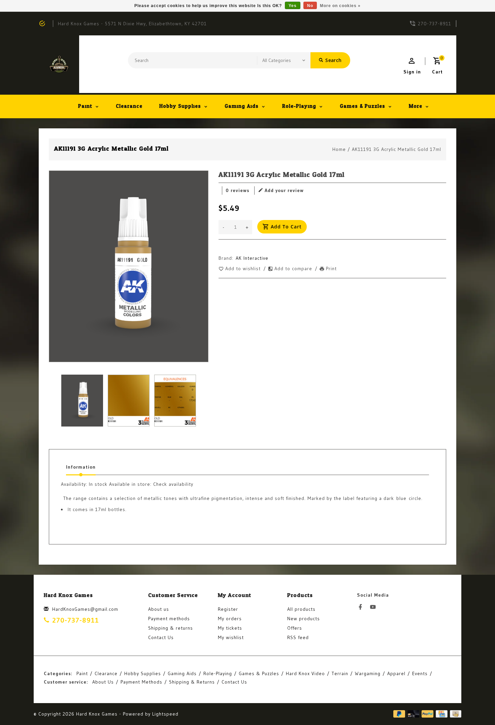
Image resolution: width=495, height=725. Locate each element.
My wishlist (231, 637)
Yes (293, 5)
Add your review (284, 190)
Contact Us (161, 637)
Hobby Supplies (180, 106)
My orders (230, 619)
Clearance (129, 106)
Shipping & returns (170, 628)
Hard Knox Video (305, 673)
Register (228, 609)
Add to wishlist (243, 268)
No (310, 5)
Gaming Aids (242, 106)
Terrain (340, 673)
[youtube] (374, 607)
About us (158, 609)
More (415, 106)
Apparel (396, 673)
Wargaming (368, 673)
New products (303, 619)
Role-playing (299, 106)
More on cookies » (340, 5)
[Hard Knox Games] (59, 64)
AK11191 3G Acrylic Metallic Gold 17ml (396, 149)
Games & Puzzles (362, 106)
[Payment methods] (454, 714)
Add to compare (294, 268)
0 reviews (237, 190)
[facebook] (362, 607)
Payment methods (169, 619)
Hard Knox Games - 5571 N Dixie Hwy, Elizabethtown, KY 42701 (132, 24)
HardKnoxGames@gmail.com (85, 609)
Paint (85, 106)
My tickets (230, 628)
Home (339, 149)
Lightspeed (165, 714)
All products (301, 609)
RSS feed (298, 637)
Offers (294, 628)
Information (81, 467)
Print (331, 268)
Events (420, 673)
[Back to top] (475, 705)
